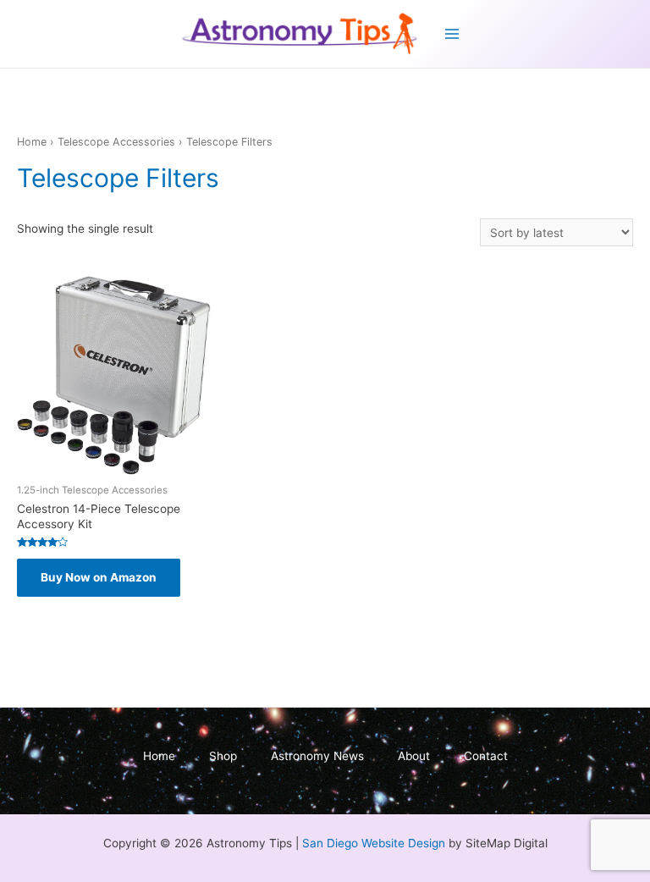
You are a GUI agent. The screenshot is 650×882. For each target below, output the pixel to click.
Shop (223, 756)
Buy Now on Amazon (99, 577)
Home (32, 141)
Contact (486, 756)
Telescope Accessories (116, 141)
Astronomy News (317, 756)
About (414, 756)
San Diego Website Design (373, 843)
